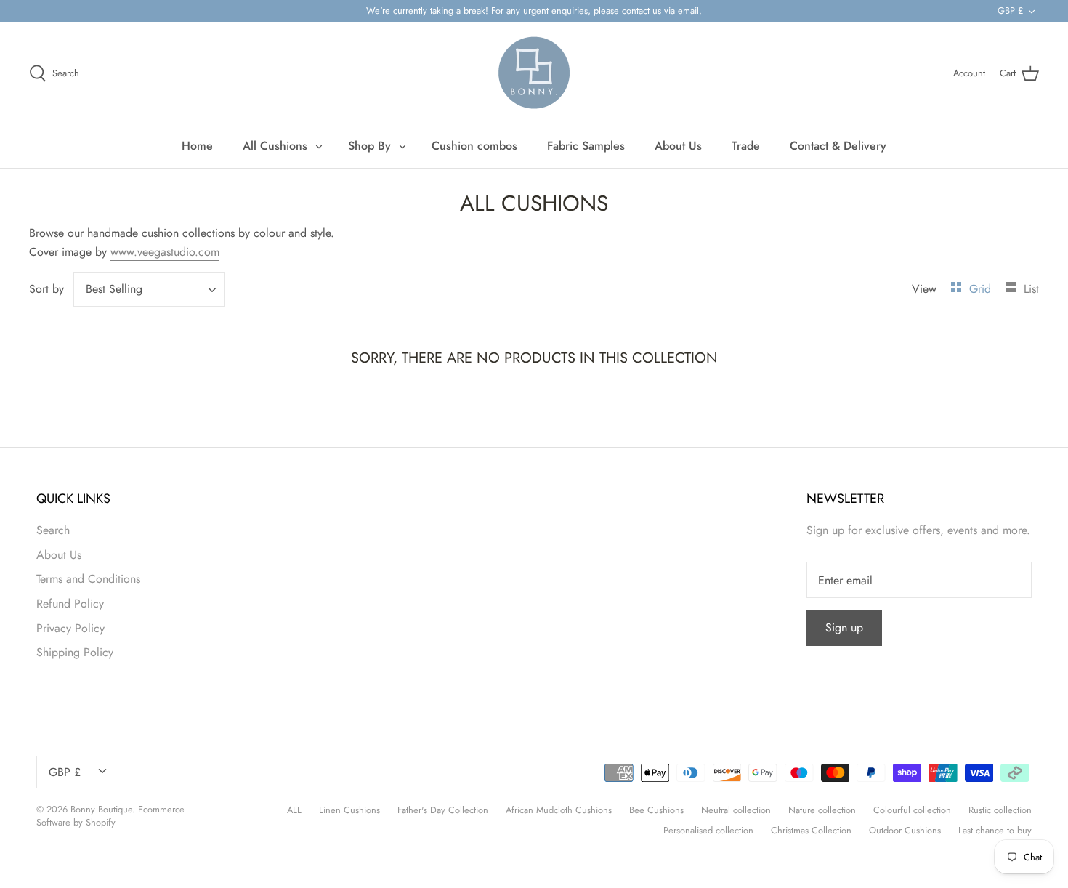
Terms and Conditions (88, 578)
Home (197, 145)
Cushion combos (474, 145)
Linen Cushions (349, 810)
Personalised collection (708, 830)
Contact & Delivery (838, 145)
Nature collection (822, 810)
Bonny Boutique (101, 809)
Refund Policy (70, 603)
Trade (746, 145)
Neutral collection (736, 810)
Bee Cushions (656, 810)
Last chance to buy (995, 830)
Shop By (369, 145)
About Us (678, 145)
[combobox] (149, 289)
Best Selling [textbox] (114, 289)
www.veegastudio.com (164, 251)
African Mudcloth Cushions (559, 810)
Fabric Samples (586, 145)
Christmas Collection (811, 830)
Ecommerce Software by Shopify (110, 815)
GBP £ (1010, 10)
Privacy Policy (70, 628)
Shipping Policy (74, 652)
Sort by (46, 288)
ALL (294, 810)
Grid (982, 288)
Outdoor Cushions (905, 830)
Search (53, 530)
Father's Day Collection (442, 810)
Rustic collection (1000, 810)
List (1031, 288)
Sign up (844, 627)
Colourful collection (912, 810)
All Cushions (275, 145)
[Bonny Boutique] (534, 72)
